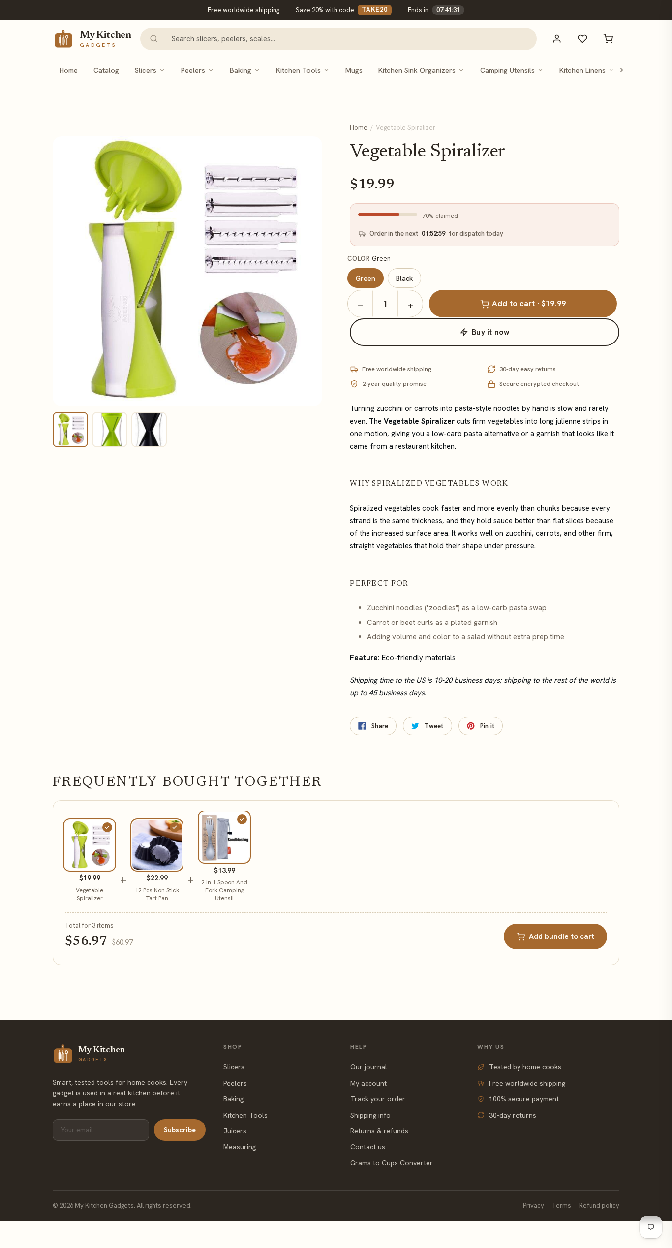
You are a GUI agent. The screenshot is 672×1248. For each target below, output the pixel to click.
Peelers (193, 70)
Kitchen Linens (582, 70)
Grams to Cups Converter (391, 1162)
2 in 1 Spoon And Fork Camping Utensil (224, 890)
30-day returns (512, 1115)
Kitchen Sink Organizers (417, 70)
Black (404, 278)
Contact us (367, 1146)
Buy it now (490, 332)
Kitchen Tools (298, 70)
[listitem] (70, 429)
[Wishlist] (582, 39)
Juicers (234, 1130)
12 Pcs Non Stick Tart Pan (157, 894)
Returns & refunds (379, 1130)
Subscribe (180, 1129)
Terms (561, 1205)
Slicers (145, 70)
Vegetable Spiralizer (89, 894)
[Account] (557, 39)
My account (368, 1083)
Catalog (106, 70)
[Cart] (608, 39)
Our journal (368, 1066)
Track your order (377, 1098)
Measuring (239, 1146)
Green (365, 278)
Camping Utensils (507, 70)
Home (69, 70)
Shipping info (370, 1115)
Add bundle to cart (561, 936)
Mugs (354, 70)
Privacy (533, 1205)
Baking (240, 70)
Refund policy (599, 1205)
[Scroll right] (621, 70)
